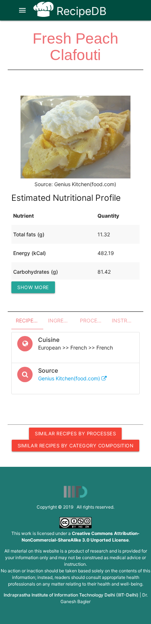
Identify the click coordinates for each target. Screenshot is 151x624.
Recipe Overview (29, 320)
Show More (33, 287)
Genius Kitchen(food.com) (70, 378)
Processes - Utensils (93, 320)
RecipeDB (80, 11)
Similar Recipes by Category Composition (76, 445)
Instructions (125, 320)
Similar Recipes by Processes (75, 433)
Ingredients (62, 320)
